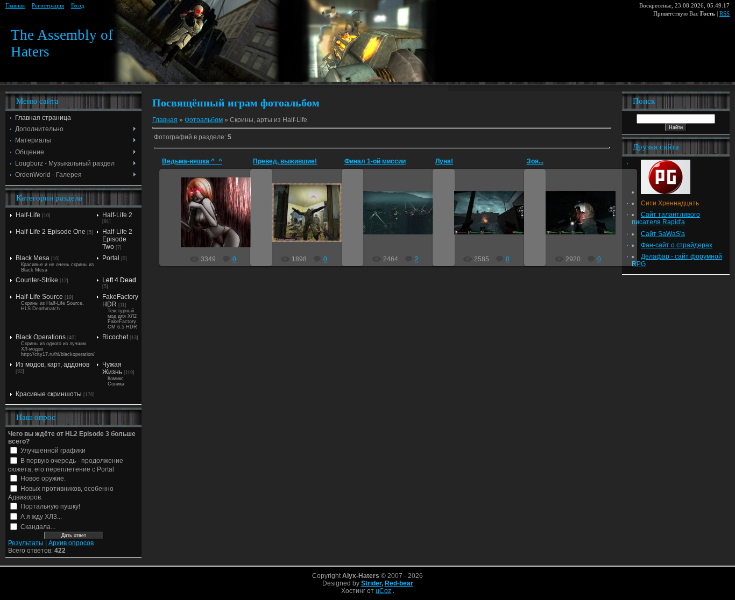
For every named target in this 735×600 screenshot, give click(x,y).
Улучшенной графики (53, 450)
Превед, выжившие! (285, 161)
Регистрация (48, 6)
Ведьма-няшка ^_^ (192, 161)
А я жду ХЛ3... (41, 516)
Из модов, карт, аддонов (52, 364)
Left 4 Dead (119, 280)
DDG (221, 221)
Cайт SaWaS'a (663, 234)
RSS (724, 14)
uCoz (383, 591)
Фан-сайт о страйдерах (676, 245)
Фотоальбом (204, 120)
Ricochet (115, 337)
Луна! (444, 161)
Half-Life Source (39, 297)
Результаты (26, 543)
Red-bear (399, 583)
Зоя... (535, 161)
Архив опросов (71, 543)
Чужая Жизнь (112, 368)
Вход (77, 6)
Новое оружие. (43, 478)
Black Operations (41, 337)
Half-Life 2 (117, 215)
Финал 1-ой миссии (375, 161)
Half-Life (28, 215)
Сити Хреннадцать (670, 203)
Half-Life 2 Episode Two (117, 239)
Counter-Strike (37, 280)
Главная (15, 6)
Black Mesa (33, 258)
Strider (371, 583)
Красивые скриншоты (49, 394)
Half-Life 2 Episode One (51, 231)
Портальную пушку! (50, 506)
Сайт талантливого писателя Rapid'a (666, 218)
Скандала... (37, 527)
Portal (110, 258)
